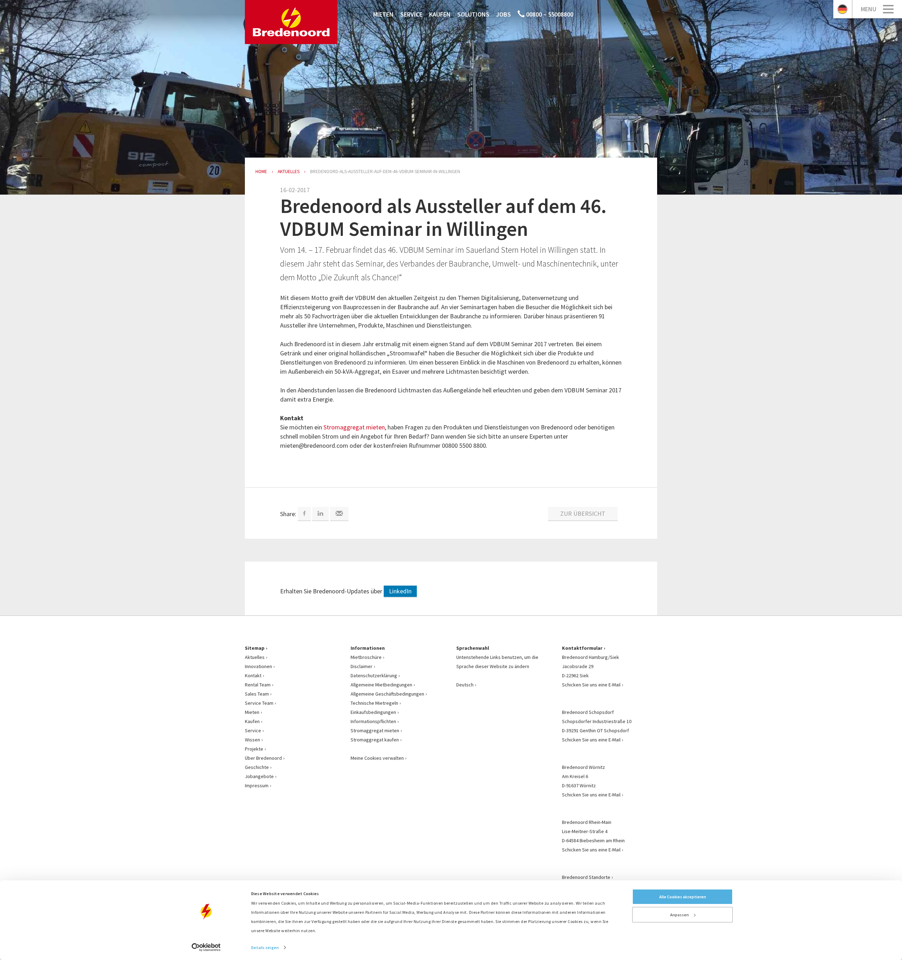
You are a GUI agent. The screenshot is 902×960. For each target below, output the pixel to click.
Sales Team (257, 694)
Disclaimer (361, 666)
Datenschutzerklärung (374, 675)
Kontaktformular (582, 648)
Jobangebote (259, 776)
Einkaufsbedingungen (373, 712)
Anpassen (679, 914)
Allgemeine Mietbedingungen (381, 684)
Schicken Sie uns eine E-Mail (591, 684)
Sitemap (255, 648)
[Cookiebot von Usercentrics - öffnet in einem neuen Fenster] (206, 947)
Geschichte (257, 767)
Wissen (252, 739)
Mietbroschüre (366, 657)
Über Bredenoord (263, 758)
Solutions (473, 14)
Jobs (503, 14)
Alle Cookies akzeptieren (682, 896)
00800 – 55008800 (549, 14)
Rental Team (258, 684)
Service (411, 14)
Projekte (254, 749)
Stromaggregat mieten (354, 427)
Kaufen (440, 14)
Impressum (256, 785)
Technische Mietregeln (374, 703)
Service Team (259, 703)
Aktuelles (255, 657)
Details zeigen (265, 947)
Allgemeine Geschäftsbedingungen (387, 694)
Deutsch (465, 684)
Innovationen (258, 666)
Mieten (383, 14)
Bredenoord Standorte (586, 877)
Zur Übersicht (582, 513)
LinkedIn (400, 591)
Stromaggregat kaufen (375, 739)
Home (261, 172)
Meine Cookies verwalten (377, 758)
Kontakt (253, 675)
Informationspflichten (373, 721)
